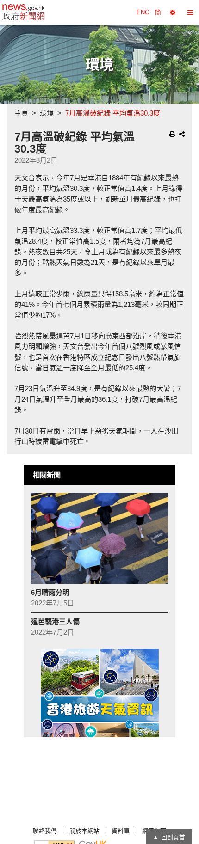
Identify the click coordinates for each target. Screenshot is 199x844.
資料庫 (121, 830)
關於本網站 (84, 830)
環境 (47, 113)
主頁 (21, 113)
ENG (143, 12)
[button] (172, 12)
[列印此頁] (172, 134)
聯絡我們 (45, 830)
